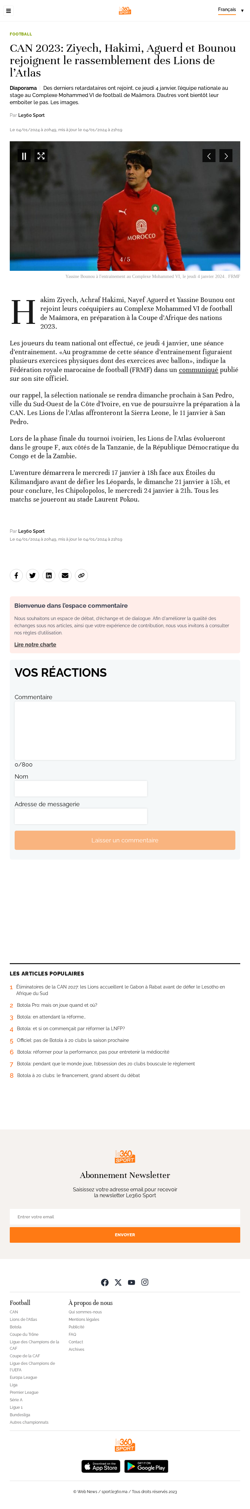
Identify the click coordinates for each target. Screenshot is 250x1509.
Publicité (76, 1327)
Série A (16, 1400)
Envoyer (125, 1234)
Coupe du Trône (24, 1334)
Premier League (24, 1392)
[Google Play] (146, 1465)
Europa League (23, 1377)
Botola (15, 1327)
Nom (21, 776)
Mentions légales (84, 1319)
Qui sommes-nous (85, 1312)
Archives (76, 1349)
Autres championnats (29, 1422)
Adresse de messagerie (47, 804)
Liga (14, 1385)
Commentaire (33, 697)
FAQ (72, 1334)
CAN (14, 1312)
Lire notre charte (35, 645)
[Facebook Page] (105, 1282)
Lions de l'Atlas (23, 1319)
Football (21, 34)
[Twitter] (118, 1282)
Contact (76, 1342)
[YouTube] (131, 1282)
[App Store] (100, 1465)
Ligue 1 (16, 1407)
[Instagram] (145, 1282)
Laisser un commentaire (125, 840)
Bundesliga (20, 1415)
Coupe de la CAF (25, 1356)
